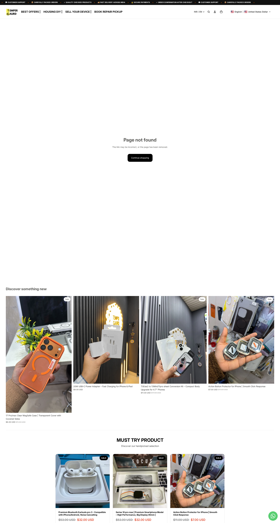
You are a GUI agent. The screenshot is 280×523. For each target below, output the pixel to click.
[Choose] (67, 408)
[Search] (208, 12)
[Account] (215, 12)
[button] (251, 11)
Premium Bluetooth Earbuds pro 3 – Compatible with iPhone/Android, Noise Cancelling (82, 513)
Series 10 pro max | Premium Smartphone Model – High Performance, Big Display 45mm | (139, 513)
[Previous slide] (10, 354)
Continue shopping (140, 158)
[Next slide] (67, 354)
